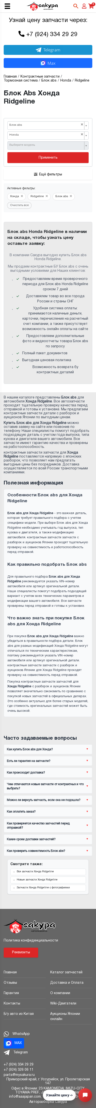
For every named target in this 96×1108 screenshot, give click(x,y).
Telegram (51, 50)
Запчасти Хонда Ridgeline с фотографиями (43, 888)
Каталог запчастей (66, 972)
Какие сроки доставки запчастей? (31, 839)
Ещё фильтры (50, 174)
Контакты (12, 1003)
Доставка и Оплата (66, 982)
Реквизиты (21, 952)
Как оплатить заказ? (21, 811)
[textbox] (46, 145)
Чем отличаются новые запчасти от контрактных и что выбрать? (45, 786)
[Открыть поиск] (76, 6)
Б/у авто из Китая (19, 1014)
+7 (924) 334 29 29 (52, 34)
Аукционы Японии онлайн (65, 1016)
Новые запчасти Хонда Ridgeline (37, 880)
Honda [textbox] (46, 135)
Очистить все (19, 205)
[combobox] (48, 125)
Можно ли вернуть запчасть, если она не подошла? (43, 800)
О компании (60, 993)
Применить (48, 157)
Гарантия (11, 993)
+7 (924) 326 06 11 (18, 1069)
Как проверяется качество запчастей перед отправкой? (38, 825)
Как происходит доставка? (26, 772)
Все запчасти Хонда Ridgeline (35, 872)
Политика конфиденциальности (31, 940)
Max (51, 63)
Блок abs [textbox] (46, 125)
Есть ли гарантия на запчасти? (28, 761)
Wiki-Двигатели (63, 1003)
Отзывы (10, 982)
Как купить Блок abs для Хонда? (30, 749)
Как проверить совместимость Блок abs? (36, 851)
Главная (10, 972)
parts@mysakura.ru (19, 1075)
